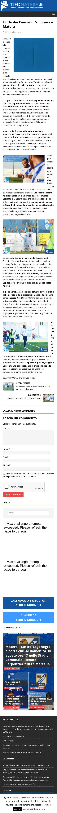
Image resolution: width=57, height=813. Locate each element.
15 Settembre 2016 (12, 32)
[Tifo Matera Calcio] (21, 10)
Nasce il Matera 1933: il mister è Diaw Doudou (41, 701)
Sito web (7, 465)
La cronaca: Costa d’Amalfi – (23, 784)
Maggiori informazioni (34, 809)
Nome (6, 449)
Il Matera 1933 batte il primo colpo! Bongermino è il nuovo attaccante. (15, 700)
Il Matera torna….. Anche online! (36, 765)
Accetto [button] (17, 809)
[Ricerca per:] (28, 512)
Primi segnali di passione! (12, 683)
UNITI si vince (37, 684)
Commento (8, 428)
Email (5, 457)
